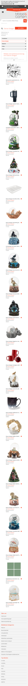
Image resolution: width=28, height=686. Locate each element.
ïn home (3, 660)
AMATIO (3, 682)
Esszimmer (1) (4, 34)
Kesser (2, 666)
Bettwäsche (3, 646)
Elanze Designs (11, 81)
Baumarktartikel (4, 630)
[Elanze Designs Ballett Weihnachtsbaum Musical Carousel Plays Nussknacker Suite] (21, 484)
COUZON (3, 663)
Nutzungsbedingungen (6, 618)
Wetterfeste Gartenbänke (6, 638)
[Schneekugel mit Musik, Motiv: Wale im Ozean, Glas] (21, 246)
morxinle (3, 671)
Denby (2, 676)
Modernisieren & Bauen (6, 641)
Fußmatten (3, 649)
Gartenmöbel (4, 643)
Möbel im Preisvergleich (6, 651)
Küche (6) (3, 35)
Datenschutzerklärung (6, 621)
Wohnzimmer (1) (5, 32)
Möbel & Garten (4, 23)
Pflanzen (3, 627)
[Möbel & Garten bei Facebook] (25, 6)
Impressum (3, 616)
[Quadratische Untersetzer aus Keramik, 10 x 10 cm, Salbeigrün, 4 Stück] (21, 579)
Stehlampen (4, 635)
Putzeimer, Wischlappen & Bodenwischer (10, 654)
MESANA (3, 674)
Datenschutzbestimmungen (6, 3)
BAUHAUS (3, 679)
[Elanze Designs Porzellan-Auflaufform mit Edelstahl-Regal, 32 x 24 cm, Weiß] (21, 199)
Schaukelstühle (4, 633)
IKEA (2, 668)
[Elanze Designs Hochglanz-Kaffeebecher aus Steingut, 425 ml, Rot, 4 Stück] (21, 365)
